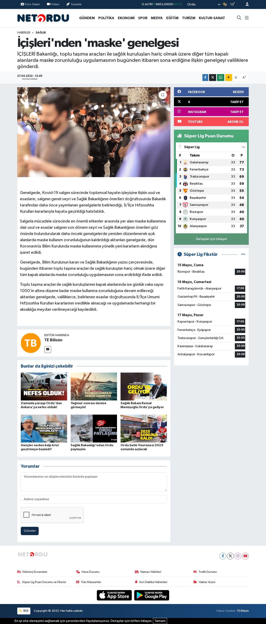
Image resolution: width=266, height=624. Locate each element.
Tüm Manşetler (91, 582)
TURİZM (188, 18)
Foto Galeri (32, 4)
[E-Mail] (47, 349)
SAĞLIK (41, 32)
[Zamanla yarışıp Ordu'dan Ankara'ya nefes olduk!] (44, 386)
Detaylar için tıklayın (211, 239)
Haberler (23, 32)
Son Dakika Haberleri (153, 582)
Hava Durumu (91, 571)
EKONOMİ (126, 18)
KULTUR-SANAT (212, 18)
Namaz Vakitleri (150, 571)
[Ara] (239, 18)
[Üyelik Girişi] (245, 4)
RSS (25, 610)
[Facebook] (222, 556)
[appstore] (114, 595)
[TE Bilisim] (31, 343)
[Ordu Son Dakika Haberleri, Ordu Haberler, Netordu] (43, 17)
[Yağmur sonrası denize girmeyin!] (94, 386)
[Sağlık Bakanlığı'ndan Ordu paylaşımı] (94, 428)
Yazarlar (76, 4)
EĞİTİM (172, 18)
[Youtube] (245, 556)
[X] (230, 556)
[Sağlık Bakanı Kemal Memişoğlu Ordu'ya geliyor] (144, 386)
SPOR (142, 18)
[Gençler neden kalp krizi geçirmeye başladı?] (44, 428)
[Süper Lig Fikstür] (243, 254)
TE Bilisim (53, 340)
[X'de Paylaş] (212, 77)
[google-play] (151, 595)
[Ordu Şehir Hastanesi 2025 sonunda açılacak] (144, 428)
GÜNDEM (87, 18)
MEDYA (157, 18)
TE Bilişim (243, 610)
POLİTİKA (106, 18)
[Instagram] (237, 556)
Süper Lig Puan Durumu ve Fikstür (44, 582)
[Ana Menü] (247, 18)
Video (55, 4)
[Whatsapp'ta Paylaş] (220, 77)
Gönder (30, 531)
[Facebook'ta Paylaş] (205, 77)
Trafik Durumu (207, 571)
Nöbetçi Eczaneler (34, 571)
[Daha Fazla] (228, 77)
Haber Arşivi (207, 582)
